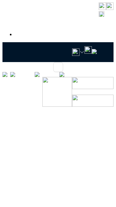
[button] (106, 14)
